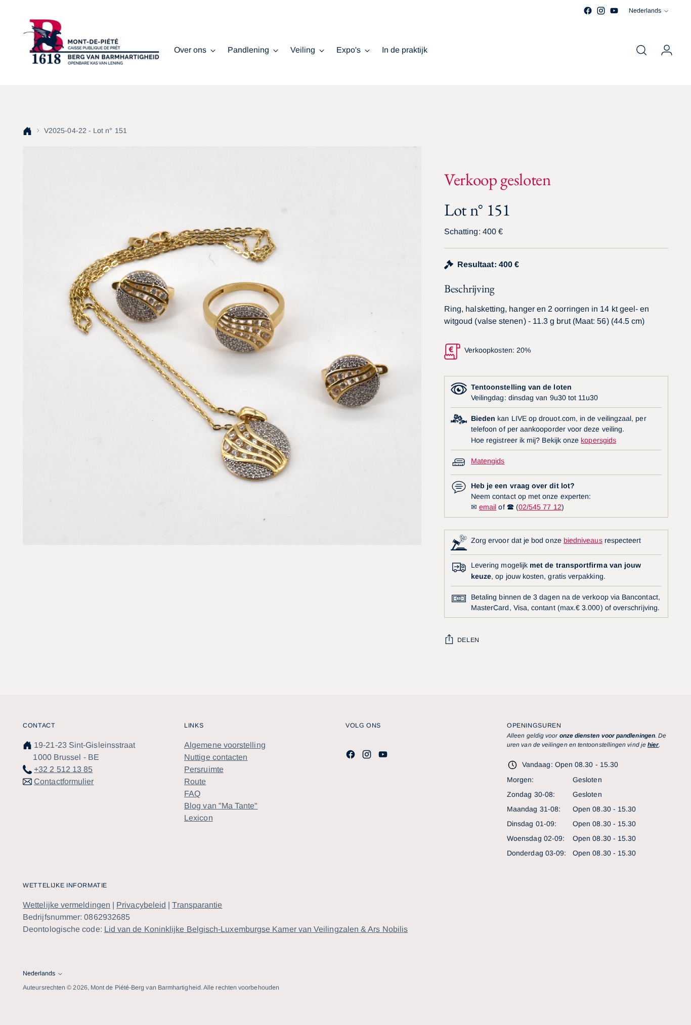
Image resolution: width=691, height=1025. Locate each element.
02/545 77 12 (540, 507)
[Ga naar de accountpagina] (663, 50)
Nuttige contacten (215, 757)
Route (195, 781)
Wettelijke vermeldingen (66, 905)
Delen (468, 640)
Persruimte (204, 769)
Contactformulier (64, 781)
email (487, 507)
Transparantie (197, 905)
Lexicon (198, 818)
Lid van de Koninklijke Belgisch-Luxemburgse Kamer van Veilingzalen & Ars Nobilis (256, 929)
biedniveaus (583, 540)
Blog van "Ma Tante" (221, 805)
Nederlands (645, 10)
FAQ (192, 793)
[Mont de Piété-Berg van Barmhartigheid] (91, 42)
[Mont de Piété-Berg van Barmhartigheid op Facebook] (587, 10)
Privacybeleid (141, 905)
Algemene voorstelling (225, 745)
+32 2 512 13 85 (63, 769)
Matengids (488, 461)
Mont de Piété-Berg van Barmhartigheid (146, 987)
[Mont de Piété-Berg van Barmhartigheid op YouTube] (614, 10)
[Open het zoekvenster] (641, 50)
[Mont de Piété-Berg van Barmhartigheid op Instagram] (601, 10)
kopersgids (598, 440)
